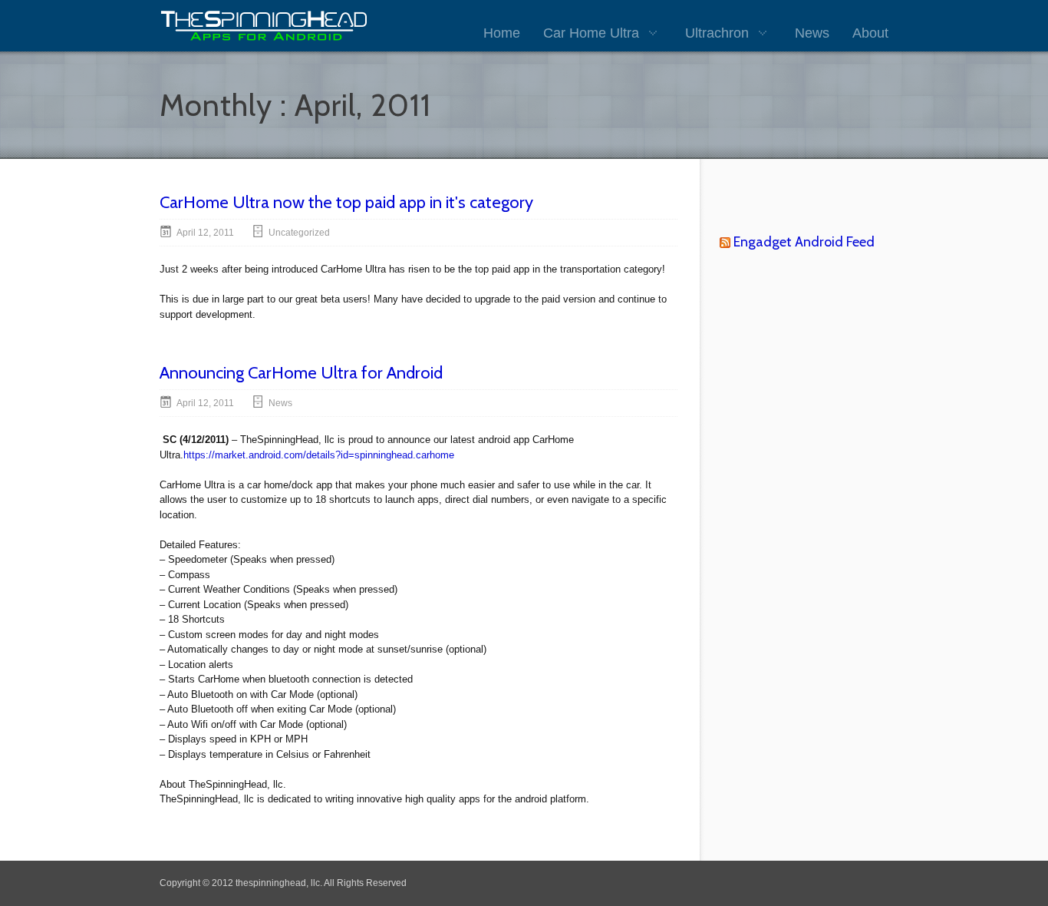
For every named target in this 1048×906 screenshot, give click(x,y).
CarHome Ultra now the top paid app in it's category (346, 202)
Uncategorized (299, 232)
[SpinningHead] (264, 25)
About (870, 33)
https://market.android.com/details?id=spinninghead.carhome (318, 455)
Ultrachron (717, 33)
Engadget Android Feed (804, 241)
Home (501, 33)
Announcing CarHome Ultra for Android (301, 372)
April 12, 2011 (205, 232)
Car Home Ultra (591, 33)
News (812, 33)
